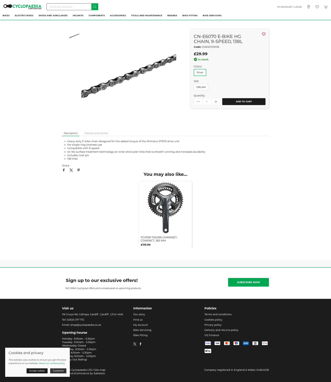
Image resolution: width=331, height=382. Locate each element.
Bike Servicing (212, 15)
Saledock (99, 373)
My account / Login (289, 7)
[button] (317, 6)
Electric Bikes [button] (24, 15)
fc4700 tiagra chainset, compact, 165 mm (159, 239)
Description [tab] (71, 133)
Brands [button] (172, 15)
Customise (58, 370)
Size (196, 81)
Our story (139, 314)
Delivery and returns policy (221, 330)
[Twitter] (134, 343)
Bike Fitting (190, 15)
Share (65, 165)
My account (140, 324)
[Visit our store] (308, 6)
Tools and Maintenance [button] (146, 15)
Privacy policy (213, 324)
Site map (99, 369)
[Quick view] (187, 229)
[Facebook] (140, 344)
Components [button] (97, 15)
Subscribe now (248, 282)
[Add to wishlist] (187, 186)
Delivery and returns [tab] (96, 133)
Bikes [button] (6, 15)
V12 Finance (211, 335)
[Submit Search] (94, 6)
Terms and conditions (218, 314)
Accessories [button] (118, 15)
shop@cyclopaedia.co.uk (85, 324)
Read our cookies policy (52, 363)
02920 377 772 (75, 319)
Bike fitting (140, 335)
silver (200, 72)
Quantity (199, 95)
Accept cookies (37, 370)
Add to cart (244, 101)
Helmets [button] (78, 15)
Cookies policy (213, 319)
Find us (138, 319)
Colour (198, 66)
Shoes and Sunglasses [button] (53, 15)
